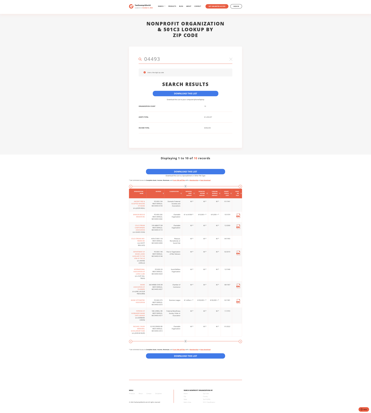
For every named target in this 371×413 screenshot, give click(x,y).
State (185, 399)
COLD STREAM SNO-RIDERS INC (138, 240)
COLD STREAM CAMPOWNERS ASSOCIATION (140, 227)
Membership (194, 180)
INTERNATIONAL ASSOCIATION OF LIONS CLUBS (139, 271)
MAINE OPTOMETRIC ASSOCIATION (138, 301)
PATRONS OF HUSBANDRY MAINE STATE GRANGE (138, 313)
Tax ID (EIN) (206, 399)
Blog (181, 6)
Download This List (185, 93)
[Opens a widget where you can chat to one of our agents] (363, 409)
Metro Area (187, 402)
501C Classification (209, 402)
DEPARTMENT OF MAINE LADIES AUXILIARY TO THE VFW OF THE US (138, 255)
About (188, 6)
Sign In (236, 6)
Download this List (185, 355)
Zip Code (206, 393)
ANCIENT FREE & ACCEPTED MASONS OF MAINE (138, 203)
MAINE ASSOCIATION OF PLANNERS (139, 287)
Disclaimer (158, 393)
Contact (197, 6)
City (185, 396)
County (205, 396)
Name (186, 393)
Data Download (205, 180)
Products (172, 6)
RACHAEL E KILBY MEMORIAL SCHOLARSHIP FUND (138, 328)
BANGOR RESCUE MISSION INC (139, 216)
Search (160, 6)
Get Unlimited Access (217, 6)
